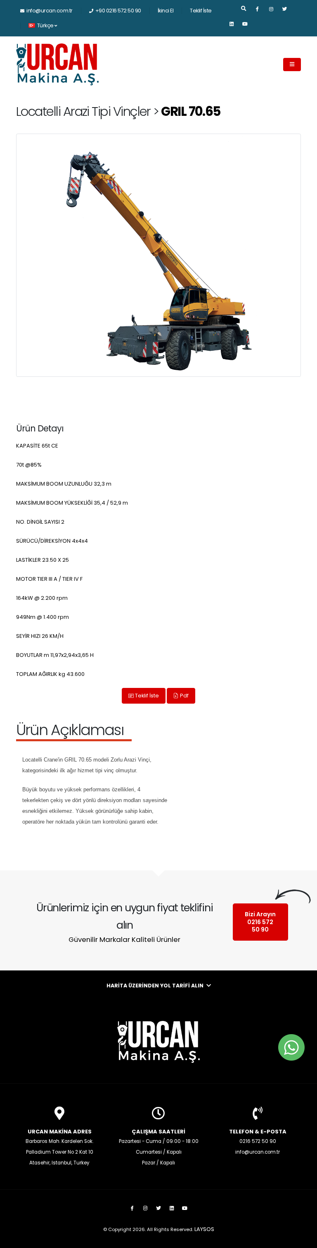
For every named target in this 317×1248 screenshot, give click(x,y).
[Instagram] (271, 12)
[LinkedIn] (231, 27)
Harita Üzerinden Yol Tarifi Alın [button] (155, 985)
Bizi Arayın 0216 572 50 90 (260, 922)
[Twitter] (285, 12)
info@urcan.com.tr (49, 10)
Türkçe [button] (45, 25)
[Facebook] (257, 12)
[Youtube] (245, 27)
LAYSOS (204, 1229)
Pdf (184, 695)
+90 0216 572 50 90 (118, 10)
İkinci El (166, 10)
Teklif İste (201, 10)
